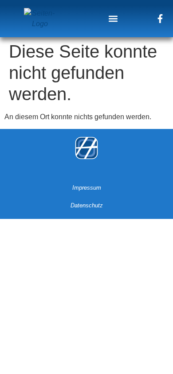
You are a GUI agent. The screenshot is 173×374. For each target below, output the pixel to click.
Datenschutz (87, 205)
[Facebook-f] (160, 18)
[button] (113, 18)
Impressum (86, 187)
